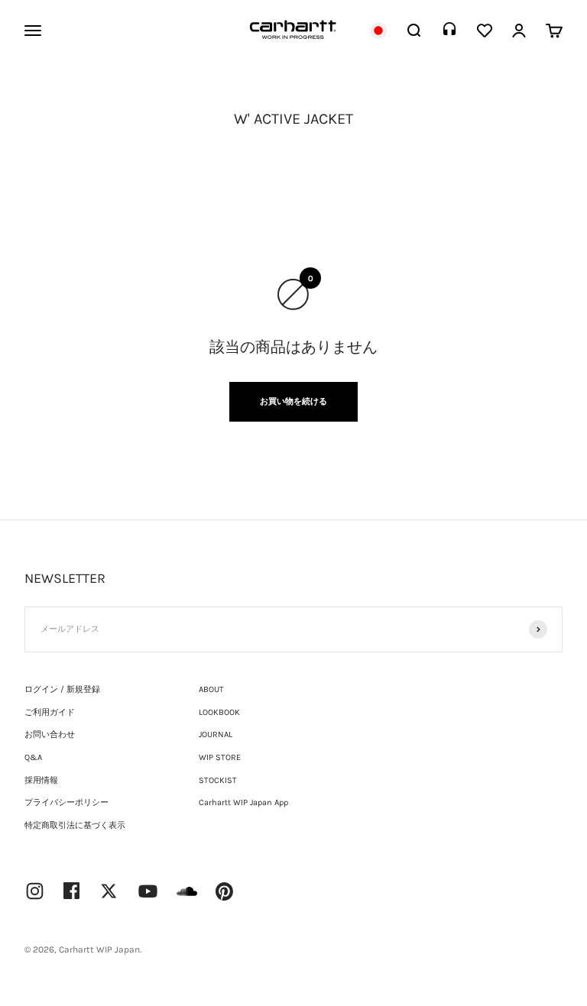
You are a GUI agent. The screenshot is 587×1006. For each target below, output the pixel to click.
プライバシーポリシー (66, 802)
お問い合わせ (49, 734)
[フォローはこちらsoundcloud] (187, 899)
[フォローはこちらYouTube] (148, 891)
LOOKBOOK (219, 712)
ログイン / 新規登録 (62, 689)
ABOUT (211, 689)
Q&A (33, 757)
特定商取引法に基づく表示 (74, 825)
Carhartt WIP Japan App (243, 802)
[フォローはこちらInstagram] (34, 891)
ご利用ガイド (49, 712)
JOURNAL (215, 734)
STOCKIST (218, 780)
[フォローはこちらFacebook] (71, 890)
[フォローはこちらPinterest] (225, 891)
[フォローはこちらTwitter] (109, 891)
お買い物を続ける (293, 401)
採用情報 (41, 780)
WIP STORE (220, 757)
